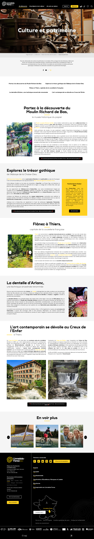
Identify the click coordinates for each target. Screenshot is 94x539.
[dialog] (61, 461)
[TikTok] (38, 461)
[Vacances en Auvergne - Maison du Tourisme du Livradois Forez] (8, 4)
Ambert (37, 127)
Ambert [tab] (8, 480)
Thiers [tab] (21, 480)
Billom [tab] (12, 480)
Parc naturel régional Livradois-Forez (44, 180)
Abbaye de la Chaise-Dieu (15, 179)
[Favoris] (88, 6)
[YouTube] (50, 461)
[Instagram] (46, 461)
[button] (23, 6)
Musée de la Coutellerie (64, 243)
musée (34, 291)
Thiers (36, 234)
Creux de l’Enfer (13, 340)
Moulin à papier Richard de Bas (45, 123)
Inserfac (52, 255)
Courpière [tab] (17, 480)
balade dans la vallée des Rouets (76, 263)
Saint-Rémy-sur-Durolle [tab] (12, 485)
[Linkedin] (42, 461)
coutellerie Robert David (65, 255)
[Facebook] (34, 461)
